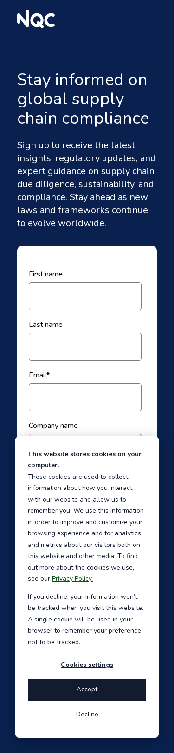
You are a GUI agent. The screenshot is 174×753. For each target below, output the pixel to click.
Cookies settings (87, 664)
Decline (87, 714)
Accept (87, 689)
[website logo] (36, 19)
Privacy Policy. (72, 578)
